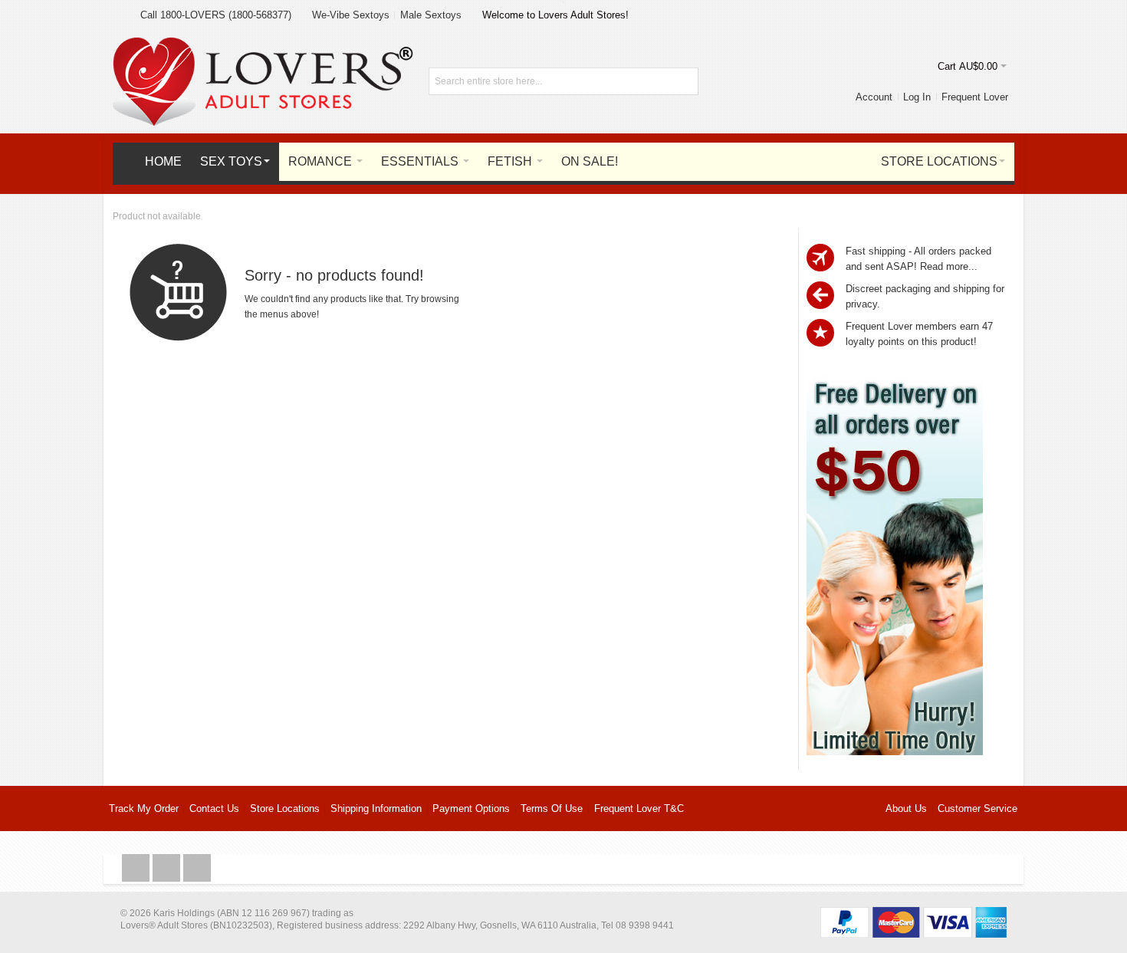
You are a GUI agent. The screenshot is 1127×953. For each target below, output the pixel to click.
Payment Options (471, 808)
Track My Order (144, 808)
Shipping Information (376, 808)
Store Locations (285, 808)
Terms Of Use (552, 808)
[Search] (684, 81)
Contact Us (214, 808)
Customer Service (977, 808)
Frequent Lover (974, 97)
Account (874, 97)
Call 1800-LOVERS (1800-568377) (215, 15)
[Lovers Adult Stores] (263, 45)
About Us (906, 808)
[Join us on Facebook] (137, 868)
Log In (917, 97)
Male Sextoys (431, 15)
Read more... (949, 266)
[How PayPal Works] (913, 914)
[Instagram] (168, 868)
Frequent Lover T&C (639, 808)
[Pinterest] (197, 868)
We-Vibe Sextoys (350, 15)
